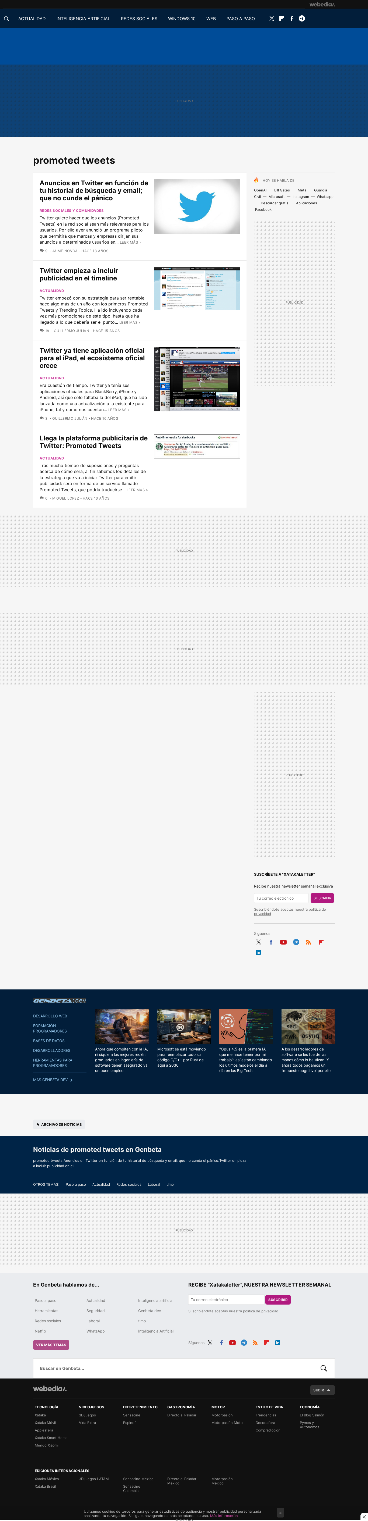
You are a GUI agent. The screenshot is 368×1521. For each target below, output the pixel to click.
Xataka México (47, 1479)
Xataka (40, 1415)
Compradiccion (268, 1430)
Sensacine (131, 1415)
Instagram (301, 196)
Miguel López (65, 498)
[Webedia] (322, 4)
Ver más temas (51, 1345)
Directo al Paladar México (181, 1481)
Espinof (129, 1422)
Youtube (283, 941)
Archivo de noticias (61, 1124)
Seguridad (95, 1310)
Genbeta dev (59, 1000)
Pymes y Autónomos (309, 1424)
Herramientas (46, 1310)
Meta (302, 190)
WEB (211, 18)
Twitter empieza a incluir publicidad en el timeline (79, 274)
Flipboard (282, 18)
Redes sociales (128, 1184)
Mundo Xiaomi (46, 1445)
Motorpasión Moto (227, 1422)
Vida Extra (87, 1422)
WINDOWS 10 (182, 18)
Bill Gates (282, 190)
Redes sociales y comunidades (72, 210)
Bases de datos (49, 1040)
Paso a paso (76, 1184)
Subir (318, 1390)
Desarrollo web (50, 1016)
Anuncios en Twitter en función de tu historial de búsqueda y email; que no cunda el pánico (94, 190)
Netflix (40, 1331)
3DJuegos (87, 1415)
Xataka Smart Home (51, 1437)
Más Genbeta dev (50, 1079)
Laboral (154, 1184)
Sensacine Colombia (131, 1488)
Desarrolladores (51, 1050)
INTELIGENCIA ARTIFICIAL (83, 18)
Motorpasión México (222, 1481)
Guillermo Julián (71, 331)
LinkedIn (258, 951)
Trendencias (266, 1415)
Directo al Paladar (181, 1415)
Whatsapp (325, 196)
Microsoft (277, 196)
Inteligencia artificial (155, 1300)
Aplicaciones (306, 203)
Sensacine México (138, 1479)
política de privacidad (260, 1311)
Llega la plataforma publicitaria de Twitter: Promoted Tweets (94, 442)
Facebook (292, 18)
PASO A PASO (241, 18)
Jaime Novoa (65, 251)
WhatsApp (95, 1331)
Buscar (324, 1368)
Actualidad (52, 290)
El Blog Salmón (312, 1415)
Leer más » (130, 242)
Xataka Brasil (45, 1486)
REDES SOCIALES (139, 18)
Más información (224, 1515)
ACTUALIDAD (32, 18)
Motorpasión (222, 1415)
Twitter (272, 18)
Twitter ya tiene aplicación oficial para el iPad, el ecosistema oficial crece (92, 358)
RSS (308, 941)
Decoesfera (265, 1422)
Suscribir (322, 898)
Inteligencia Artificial (155, 1331)
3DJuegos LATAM (94, 1479)
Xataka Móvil (45, 1422)
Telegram (301, 18)
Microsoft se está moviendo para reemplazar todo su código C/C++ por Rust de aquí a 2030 (181, 1057)
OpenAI (260, 190)
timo (170, 1184)
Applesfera (44, 1430)
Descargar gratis (274, 203)
